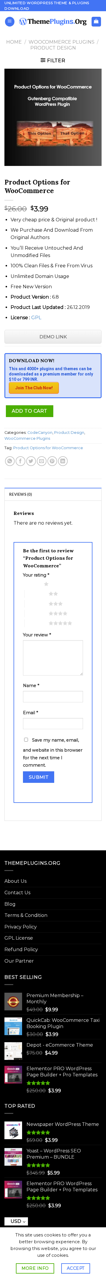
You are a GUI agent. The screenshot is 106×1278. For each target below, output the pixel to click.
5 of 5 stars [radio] (37, 623)
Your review (37, 635)
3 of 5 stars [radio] (37, 603)
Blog (10, 904)
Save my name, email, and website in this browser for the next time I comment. (52, 752)
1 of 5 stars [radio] (32, 584)
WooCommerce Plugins (62, 42)
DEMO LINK (53, 337)
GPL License (18, 938)
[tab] (53, 494)
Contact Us (17, 892)
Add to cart (29, 411)
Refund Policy (21, 949)
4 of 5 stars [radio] (37, 613)
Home (14, 42)
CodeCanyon (39, 432)
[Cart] (96, 22)
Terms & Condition (25, 915)
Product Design (53, 48)
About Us (15, 881)
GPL (36, 317)
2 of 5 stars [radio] (37, 593)
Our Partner (19, 961)
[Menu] (9, 22)
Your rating (36, 575)
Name (31, 685)
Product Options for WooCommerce (48, 448)
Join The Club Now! (34, 388)
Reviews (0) (20, 494)
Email (30, 712)
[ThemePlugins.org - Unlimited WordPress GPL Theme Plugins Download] (53, 21)
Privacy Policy (20, 927)
